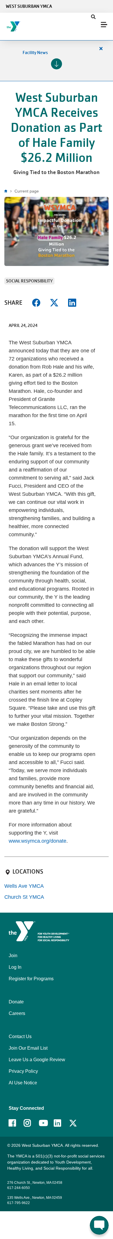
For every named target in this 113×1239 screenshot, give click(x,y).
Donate (16, 1001)
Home (7, 191)
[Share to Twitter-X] (54, 301)
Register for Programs (31, 978)
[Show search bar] (93, 17)
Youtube (43, 1123)
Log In (15, 967)
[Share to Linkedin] (72, 301)
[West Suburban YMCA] (39, 26)
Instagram (31, 1123)
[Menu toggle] (104, 24)
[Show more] (56, 63)
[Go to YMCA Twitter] (73, 1123)
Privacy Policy (23, 1071)
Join (13, 955)
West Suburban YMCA (29, 6)
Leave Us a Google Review (37, 1059)
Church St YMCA (24, 897)
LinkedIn (61, 1123)
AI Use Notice (23, 1082)
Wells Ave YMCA (24, 886)
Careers (17, 1013)
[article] (56, 60)
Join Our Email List (28, 1048)
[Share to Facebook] (36, 301)
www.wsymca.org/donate (37, 841)
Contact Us (20, 1036)
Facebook (16, 1123)
